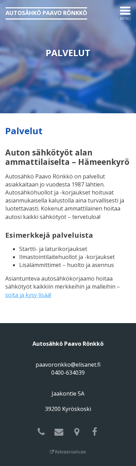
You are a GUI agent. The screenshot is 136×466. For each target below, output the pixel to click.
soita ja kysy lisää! (28, 295)
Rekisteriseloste (70, 452)
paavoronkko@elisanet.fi (68, 364)
